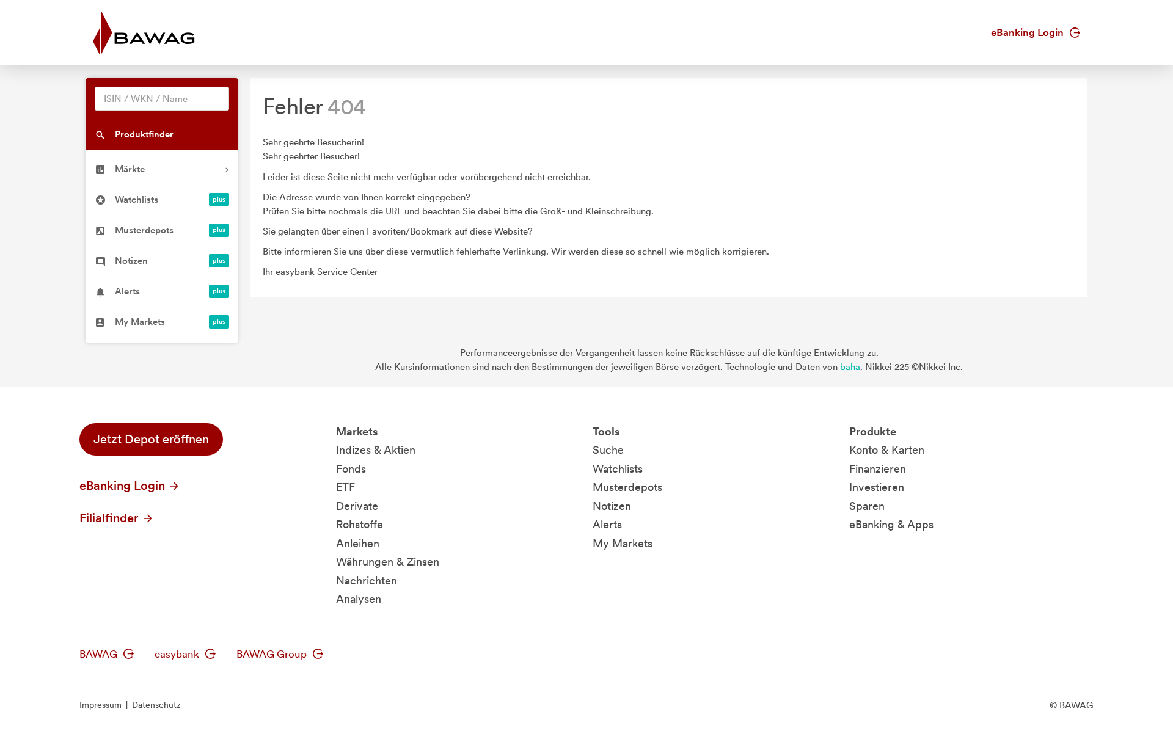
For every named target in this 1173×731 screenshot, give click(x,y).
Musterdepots (627, 487)
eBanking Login (1028, 32)
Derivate (357, 506)
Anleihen (357, 543)
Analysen (358, 598)
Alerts (607, 524)
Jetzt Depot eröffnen (151, 439)
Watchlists (618, 468)
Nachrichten (366, 580)
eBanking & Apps (891, 524)
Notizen (612, 506)
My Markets (622, 543)
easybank (178, 654)
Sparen (867, 506)
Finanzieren (877, 468)
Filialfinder (110, 518)
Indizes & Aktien (375, 449)
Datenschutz (156, 705)
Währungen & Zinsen (387, 561)
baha (850, 367)
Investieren (876, 487)
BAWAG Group (272, 654)
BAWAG (99, 654)
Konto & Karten (886, 449)
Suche (608, 449)
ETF (345, 487)
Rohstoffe (359, 524)
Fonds (351, 468)
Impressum (100, 705)
